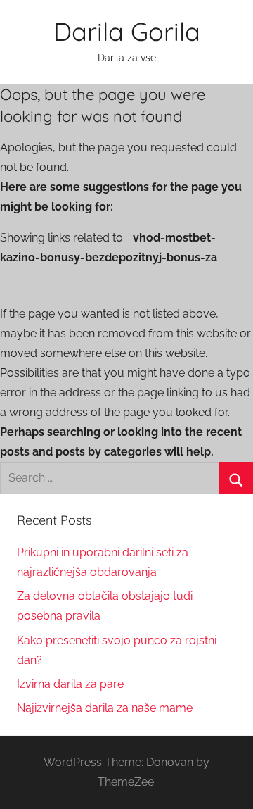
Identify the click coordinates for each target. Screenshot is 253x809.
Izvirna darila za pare (70, 684)
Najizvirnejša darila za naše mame (105, 708)
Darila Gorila (126, 31)
